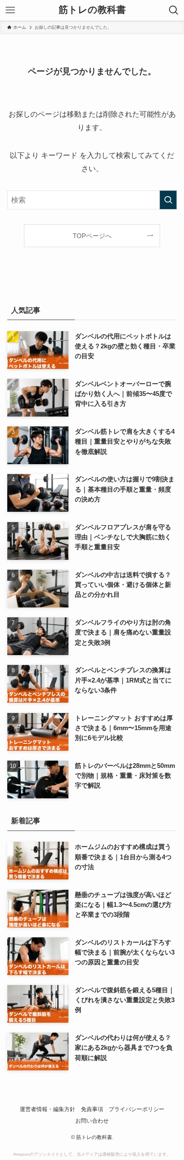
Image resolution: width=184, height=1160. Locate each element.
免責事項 (92, 1109)
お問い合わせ (92, 1121)
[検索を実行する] (168, 199)
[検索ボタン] (173, 10)
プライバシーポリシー (136, 1109)
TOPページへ (92, 235)
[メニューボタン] (10, 10)
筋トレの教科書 (92, 10)
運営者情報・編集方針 (47, 1109)
